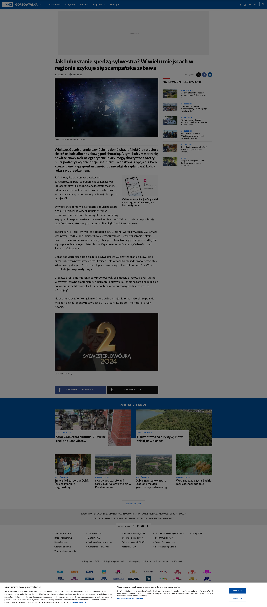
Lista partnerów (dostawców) (130, 598)
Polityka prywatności (79, 602)
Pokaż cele (237, 598)
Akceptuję (237, 590)
